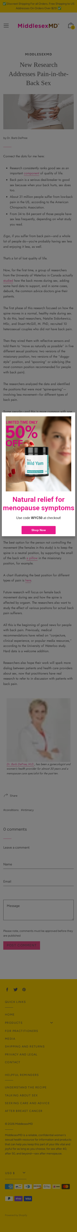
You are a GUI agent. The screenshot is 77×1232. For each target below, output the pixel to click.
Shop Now (38, 530)
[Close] (70, 417)
